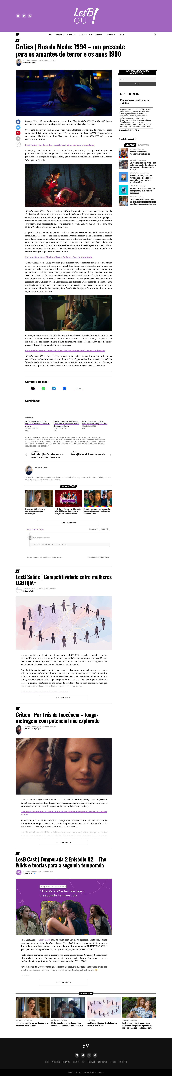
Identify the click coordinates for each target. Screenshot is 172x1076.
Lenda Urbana (71, 442)
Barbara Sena (30, 62)
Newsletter (123, 1062)
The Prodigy (44, 446)
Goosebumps (88, 440)
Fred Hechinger (66, 440)
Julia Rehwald (32, 442)
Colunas (82, 34)
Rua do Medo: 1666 (65, 444)
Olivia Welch (92, 442)
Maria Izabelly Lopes (33, 729)
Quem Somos (110, 34)
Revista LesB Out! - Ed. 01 (129, 130)
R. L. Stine (30, 444)
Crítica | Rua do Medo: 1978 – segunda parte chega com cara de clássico (37, 423)
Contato (121, 34)
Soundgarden (31, 446)
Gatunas (77, 440)
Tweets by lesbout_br (127, 139)
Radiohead (40, 444)
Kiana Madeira (45, 442)
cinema (61, 438)
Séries (50, 34)
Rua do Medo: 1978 (81, 444)
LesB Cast (99, 34)
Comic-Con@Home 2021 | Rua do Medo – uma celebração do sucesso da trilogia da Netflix (66, 423)
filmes (40, 440)
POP (90, 34)
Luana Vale (29, 591)
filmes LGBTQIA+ (51, 440)
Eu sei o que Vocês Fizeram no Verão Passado (84, 438)
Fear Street (30, 440)
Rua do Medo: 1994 (97, 444)
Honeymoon (100, 440)
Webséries (59, 34)
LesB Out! (29, 874)
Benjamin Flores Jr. (48, 438)
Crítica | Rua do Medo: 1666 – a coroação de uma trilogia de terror (94, 422)
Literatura (71, 34)
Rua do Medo (51, 444)
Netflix (82, 442)
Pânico (102, 442)
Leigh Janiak (58, 442)
